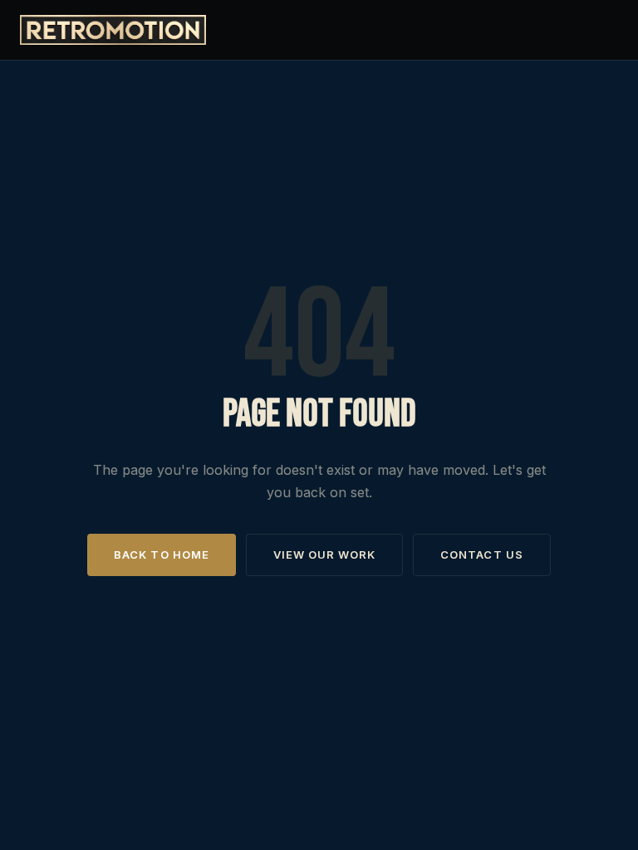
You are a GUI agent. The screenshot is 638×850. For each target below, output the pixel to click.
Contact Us (481, 554)
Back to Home (161, 554)
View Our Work (324, 554)
